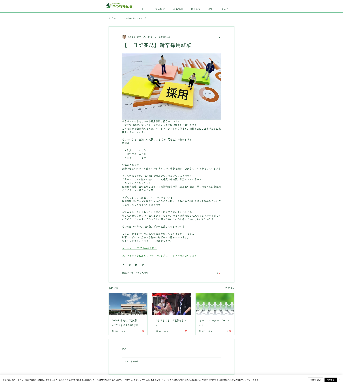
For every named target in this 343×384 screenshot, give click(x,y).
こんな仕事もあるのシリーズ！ (135, 18)
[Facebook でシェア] (123, 264)
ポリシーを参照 (251, 379)
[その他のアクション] (219, 36)
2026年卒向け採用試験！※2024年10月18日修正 (125, 323)
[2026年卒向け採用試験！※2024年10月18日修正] (128, 304)
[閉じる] (339, 380)
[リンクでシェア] (143, 264)
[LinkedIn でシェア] (136, 264)
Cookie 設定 (315, 379)
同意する (330, 379)
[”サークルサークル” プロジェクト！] (215, 304)
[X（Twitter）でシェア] (129, 264)
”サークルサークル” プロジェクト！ (214, 323)
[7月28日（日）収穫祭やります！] (171, 304)
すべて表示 (229, 288)
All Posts (112, 18)
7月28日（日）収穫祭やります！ (170, 323)
